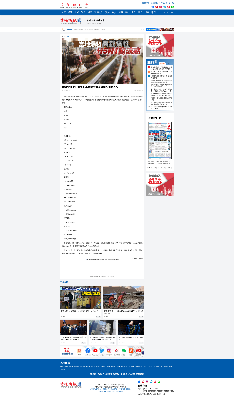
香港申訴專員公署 (135, 366)
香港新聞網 (168, 366)
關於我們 (93, 374)
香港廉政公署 (122, 366)
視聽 (90, 12)
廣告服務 (154, 3)
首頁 (63, 12)
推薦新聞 (64, 282)
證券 (83, 12)
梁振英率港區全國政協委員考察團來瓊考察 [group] (109, 29)
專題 (153, 12)
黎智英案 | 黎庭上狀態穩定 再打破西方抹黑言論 (161, 72)
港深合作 (98, 12)
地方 (140, 12)
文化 (134, 12)
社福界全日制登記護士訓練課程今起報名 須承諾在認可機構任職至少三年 (161, 94)
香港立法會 (111, 366)
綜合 (114, 12)
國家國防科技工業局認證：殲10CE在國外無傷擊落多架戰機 (161, 68)
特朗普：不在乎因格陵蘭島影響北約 (161, 99)
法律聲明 (116, 374)
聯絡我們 (101, 374)
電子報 (171, 3)
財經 (77, 12)
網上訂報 (132, 374)
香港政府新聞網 (66, 366)
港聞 (70, 12)
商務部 (76, 366)
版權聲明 (108, 374)
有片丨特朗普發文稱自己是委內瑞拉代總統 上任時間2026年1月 (161, 90)
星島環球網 (158, 366)
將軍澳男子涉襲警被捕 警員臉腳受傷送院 (161, 77)
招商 (147, 12)
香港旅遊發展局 (99, 366)
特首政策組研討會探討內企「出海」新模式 (161, 107)
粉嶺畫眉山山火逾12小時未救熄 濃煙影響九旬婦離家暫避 (161, 81)
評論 (107, 12)
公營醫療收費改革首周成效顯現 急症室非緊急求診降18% (161, 103)
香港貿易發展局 (86, 366)
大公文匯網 (148, 366)
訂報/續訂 (146, 3)
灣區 (120, 12)
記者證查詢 (140, 374)
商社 (127, 12)
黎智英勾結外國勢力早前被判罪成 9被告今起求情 (161, 85)
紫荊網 (62, 369)
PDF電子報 (163, 3)
